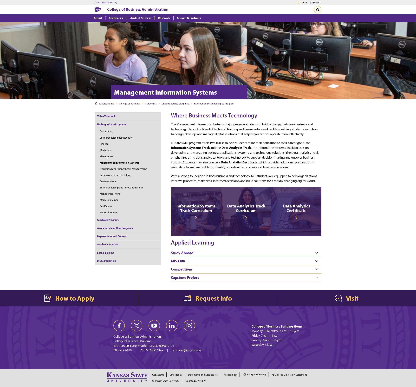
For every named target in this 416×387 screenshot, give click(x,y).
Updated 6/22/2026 (195, 380)
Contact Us (158, 374)
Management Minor (110, 193)
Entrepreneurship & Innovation (116, 137)
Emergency (176, 374)
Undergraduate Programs (111, 124)
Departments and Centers (111, 236)
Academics (150, 103)
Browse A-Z (315, 2)
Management (107, 156)
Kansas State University (106, 2)
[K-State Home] (98, 9)
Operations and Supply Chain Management (123, 168)
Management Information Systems (119, 162)
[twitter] (136, 325)
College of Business (129, 103)
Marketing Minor (109, 199)
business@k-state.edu (186, 350)
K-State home (106, 103)
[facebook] (119, 325)
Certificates (106, 206)
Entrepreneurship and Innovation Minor (121, 187)
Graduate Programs (108, 219)
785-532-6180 (122, 350)
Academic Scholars (107, 244)
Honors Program (108, 212)
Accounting (106, 131)
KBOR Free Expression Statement (289, 374)
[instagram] (189, 325)
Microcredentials (106, 260)
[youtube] (154, 325)
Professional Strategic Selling (115, 175)
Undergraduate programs (175, 103)
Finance (104, 143)
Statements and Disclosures (203, 374)
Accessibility (230, 374)
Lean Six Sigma (105, 252)
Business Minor (108, 181)
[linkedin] (171, 325)
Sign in (303, 2)
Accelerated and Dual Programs (115, 228)
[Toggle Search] (317, 9)
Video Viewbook (106, 116)
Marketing (105, 150)
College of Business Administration (137, 9)
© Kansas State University (165, 380)
